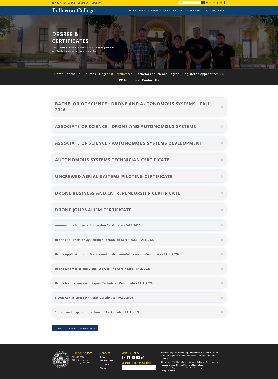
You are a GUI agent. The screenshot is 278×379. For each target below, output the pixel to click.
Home (58, 74)
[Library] (217, 3)
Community (83, 2)
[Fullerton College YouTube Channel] (137, 359)
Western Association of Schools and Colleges (188, 357)
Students (104, 357)
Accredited (166, 352)
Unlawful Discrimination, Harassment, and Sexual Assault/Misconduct (190, 363)
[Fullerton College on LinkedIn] (133, 359)
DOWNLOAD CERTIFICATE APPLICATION (75, 328)
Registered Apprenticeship (203, 74)
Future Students (137, 11)
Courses (90, 74)
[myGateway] (210, 3)
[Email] (214, 3)
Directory (96, 2)
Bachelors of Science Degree (158, 74)
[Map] (224, 3)
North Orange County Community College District (191, 369)
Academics (153, 11)
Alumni (71, 2)
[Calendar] (221, 3)
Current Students (169, 11)
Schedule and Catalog (197, 11)
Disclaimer (166, 362)
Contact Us (150, 80)
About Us (73, 74)
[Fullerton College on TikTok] (143, 359)
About (221, 11)
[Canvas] (207, 3)
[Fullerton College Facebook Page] (128, 359)
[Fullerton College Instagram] (124, 359)
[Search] (203, 2)
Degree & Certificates (115, 74)
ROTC (123, 80)
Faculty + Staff (59, 2)
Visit (182, 11)
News (213, 11)
